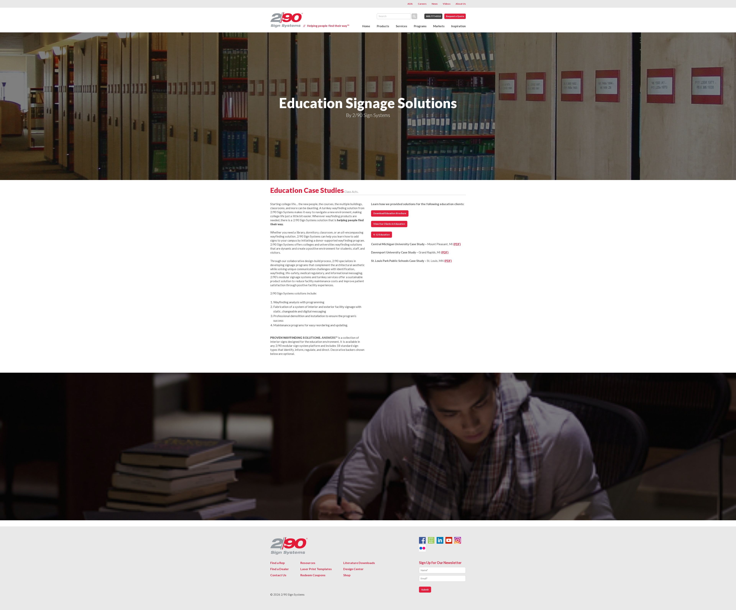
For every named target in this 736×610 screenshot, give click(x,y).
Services (401, 26)
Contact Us (278, 575)
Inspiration (458, 26)
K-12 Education (381, 234)
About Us (461, 3)
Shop (347, 575)
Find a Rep (277, 563)
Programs (420, 26)
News (435, 3)
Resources (307, 563)
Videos (446, 3)
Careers (422, 3)
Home (366, 26)
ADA (410, 3)
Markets (438, 26)
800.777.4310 (433, 16)
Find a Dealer (279, 569)
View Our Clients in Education (389, 223)
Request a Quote (455, 16)
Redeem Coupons (312, 575)
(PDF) (457, 244)
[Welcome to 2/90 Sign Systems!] (286, 20)
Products (383, 26)
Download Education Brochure (389, 213)
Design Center (353, 569)
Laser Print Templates (316, 569)
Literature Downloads (359, 563)
